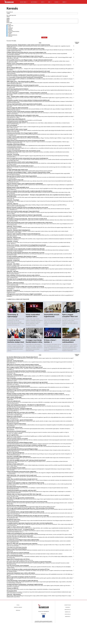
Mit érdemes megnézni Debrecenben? (16, 423)
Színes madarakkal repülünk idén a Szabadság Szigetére (33, 316)
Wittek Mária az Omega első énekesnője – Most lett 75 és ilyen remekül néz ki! (27, 218)
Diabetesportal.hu (68, 609)
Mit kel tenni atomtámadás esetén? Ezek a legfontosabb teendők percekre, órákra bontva (29, 222)
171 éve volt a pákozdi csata (13, 401)
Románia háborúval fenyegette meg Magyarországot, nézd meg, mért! (25, 56)
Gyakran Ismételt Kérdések (13, 31)
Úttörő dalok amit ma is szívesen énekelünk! (18, 552)
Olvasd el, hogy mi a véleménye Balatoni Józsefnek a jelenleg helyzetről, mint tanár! (28, 71)
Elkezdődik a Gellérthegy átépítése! (16, 144)
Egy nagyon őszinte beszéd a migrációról (17, 486)
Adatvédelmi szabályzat (18, 607)
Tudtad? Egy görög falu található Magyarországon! (20, 442)
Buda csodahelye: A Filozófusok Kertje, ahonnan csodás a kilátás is (23, 275)
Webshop (10, 36)
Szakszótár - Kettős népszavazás (15, 360)
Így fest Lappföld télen (12, 435)
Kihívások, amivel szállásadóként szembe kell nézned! (20, 63)
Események (10, 28)
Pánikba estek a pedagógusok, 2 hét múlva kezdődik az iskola (22, 533)
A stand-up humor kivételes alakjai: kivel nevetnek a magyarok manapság (25, 286)
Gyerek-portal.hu (68, 614)
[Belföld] (42, 21)
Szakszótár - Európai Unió (13, 260)
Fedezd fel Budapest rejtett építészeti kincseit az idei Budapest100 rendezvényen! (28, 267)
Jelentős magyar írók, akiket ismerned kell (17, 107)
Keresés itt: (9, 24)
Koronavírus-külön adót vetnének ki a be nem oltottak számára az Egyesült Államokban (29, 561)
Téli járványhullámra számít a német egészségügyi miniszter (22, 162)
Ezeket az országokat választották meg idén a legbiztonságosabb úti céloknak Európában (29, 191)
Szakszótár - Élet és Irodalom (14, 226)
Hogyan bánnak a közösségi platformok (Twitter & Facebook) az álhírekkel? (26, 140)
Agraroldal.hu (67, 616)
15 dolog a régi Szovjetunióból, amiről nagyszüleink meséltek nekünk (24, 104)
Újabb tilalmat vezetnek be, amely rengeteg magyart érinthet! (23, 364)
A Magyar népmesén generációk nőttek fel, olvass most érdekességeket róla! (26, 52)
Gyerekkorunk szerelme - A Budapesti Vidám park (19, 408)
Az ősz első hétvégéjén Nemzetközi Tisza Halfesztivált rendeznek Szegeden (26, 371)
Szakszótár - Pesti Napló (13, 200)
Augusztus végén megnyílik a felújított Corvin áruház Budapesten (23, 233)
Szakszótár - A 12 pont (12, 241)
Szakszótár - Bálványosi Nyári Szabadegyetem (18, 230)
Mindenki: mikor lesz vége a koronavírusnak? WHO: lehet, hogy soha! (24, 494)
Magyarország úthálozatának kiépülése (17, 549)
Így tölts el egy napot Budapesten (15, 452)
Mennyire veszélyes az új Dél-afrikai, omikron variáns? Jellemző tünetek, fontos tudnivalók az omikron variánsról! (35, 393)
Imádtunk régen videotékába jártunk (16, 119)
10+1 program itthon (12, 590)
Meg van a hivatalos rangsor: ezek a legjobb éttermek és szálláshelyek (25, 183)
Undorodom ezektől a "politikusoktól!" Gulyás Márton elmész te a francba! (26, 75)
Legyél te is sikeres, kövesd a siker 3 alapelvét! (18, 527)
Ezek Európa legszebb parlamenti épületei (17, 89)
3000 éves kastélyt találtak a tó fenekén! (17, 438)
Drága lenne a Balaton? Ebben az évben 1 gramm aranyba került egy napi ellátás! (27, 382)
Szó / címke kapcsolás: (11, 15)
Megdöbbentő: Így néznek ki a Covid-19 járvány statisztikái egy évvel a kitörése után (28, 389)
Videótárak (10, 30)
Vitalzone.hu (67, 607)
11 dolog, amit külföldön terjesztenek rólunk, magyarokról (21, 471)
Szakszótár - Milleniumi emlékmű (15, 282)
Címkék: (8, 18)
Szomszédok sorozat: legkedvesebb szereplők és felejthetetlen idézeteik (25, 248)
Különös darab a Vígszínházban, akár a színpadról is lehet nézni (22, 115)
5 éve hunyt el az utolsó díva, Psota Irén (17, 547)
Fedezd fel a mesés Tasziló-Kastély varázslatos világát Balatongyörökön (25, 111)
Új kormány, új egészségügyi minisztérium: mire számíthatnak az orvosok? (25, 252)
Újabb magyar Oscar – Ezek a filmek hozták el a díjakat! (20, 81)
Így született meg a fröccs (13, 519)
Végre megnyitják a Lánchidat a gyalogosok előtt (19, 378)
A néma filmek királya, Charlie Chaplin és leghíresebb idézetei (22, 580)
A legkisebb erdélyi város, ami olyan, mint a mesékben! (20, 412)
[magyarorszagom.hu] (9, 2)
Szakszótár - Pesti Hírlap (13, 154)
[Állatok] (42, 20)
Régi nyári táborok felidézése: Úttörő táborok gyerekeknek (22, 176)
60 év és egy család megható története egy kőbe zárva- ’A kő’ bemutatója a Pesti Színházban (30, 508)
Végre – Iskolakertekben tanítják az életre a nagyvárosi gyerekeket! (24, 96)
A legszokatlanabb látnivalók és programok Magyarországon (22, 449)
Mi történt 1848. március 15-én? (14, 427)
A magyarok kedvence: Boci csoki (15, 179)
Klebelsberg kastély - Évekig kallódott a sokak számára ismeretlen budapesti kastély (28, 44)
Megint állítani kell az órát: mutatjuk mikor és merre (20, 165)
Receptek (10, 32)
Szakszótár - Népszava (12, 203)
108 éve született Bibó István (14, 67)
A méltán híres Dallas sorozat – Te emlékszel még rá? (20, 529)
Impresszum (18, 610)
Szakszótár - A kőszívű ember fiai (15, 374)
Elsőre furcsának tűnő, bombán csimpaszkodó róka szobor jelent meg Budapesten (27, 158)
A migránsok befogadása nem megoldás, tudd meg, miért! (21, 490)
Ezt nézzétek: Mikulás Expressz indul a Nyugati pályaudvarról (22, 357)
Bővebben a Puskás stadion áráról (15, 464)
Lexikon (9, 33)
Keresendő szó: (10, 12)
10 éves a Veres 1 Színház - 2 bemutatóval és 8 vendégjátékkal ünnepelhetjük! (26, 245)
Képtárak (10, 29)
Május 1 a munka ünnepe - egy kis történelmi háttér (20, 420)
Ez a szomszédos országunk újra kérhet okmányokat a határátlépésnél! (25, 77)
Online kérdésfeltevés (12, 35)
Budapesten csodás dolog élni (14, 416)
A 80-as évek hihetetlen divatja (15, 555)
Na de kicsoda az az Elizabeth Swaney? (16, 431)
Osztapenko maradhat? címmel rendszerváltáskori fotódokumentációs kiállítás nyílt (28, 100)
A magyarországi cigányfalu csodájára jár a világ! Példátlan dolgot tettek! (25, 482)
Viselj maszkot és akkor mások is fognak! (17, 129)
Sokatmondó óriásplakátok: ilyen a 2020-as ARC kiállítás (21, 573)
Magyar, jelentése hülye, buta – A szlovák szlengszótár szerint (23, 85)
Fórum (9, 26)
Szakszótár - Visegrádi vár (13, 290)
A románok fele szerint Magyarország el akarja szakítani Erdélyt (23, 539)
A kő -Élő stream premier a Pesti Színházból (18, 565)
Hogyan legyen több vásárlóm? (43, 611)
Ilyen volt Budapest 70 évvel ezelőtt (16, 467)
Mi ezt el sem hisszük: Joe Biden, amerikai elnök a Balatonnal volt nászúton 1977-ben (28, 569)
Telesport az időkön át (12, 588)
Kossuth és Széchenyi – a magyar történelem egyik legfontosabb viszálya (25, 48)
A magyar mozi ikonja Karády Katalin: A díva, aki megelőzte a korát (23, 150)
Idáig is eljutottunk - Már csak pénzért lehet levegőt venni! (22, 475)
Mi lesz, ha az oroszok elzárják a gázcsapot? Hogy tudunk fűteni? (23, 211)
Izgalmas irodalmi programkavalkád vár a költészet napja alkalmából (24, 215)
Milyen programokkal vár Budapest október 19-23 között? (21, 576)
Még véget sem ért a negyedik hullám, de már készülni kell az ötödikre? (25, 279)
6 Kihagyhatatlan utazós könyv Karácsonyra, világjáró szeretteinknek (24, 294)
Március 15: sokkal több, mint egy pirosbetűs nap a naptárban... (22, 543)
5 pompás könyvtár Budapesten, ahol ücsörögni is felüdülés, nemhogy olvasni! (26, 445)
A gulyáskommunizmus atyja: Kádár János (17, 121)
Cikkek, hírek (10, 25)
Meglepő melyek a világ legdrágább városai (18, 187)
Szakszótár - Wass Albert (13, 264)
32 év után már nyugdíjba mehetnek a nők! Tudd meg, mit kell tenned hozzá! (26, 460)
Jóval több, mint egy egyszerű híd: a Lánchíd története (20, 497)
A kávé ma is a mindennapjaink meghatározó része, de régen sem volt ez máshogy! (28, 515)
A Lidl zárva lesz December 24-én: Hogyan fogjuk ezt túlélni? (22, 133)
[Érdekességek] (42, 22)
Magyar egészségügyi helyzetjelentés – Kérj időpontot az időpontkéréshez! (26, 404)
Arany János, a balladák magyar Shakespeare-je (18, 456)
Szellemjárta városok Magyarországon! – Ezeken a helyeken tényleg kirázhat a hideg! (28, 172)
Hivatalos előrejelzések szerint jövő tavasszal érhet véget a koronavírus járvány (27, 501)
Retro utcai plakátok (12, 125)
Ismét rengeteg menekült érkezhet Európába (18, 386)
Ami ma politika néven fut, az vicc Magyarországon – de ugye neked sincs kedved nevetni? (29, 60)
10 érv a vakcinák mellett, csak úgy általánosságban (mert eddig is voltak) (25, 511)
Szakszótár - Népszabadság (14, 594)
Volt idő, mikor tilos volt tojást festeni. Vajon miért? (20, 536)
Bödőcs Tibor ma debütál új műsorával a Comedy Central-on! (22, 479)
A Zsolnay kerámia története (14, 147)
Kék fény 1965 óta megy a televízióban (16, 505)
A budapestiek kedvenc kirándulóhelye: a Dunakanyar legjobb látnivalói (25, 584)
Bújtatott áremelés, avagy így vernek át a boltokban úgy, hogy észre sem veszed (27, 207)
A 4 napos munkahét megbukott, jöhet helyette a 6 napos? (22, 256)
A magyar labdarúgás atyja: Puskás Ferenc (17, 169)
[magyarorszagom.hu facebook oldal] (43, 616)
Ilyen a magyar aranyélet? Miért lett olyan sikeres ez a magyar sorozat (25, 367)
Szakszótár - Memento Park (14, 237)
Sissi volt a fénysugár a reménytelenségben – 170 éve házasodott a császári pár (27, 92)
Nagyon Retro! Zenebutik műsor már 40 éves (18, 559)
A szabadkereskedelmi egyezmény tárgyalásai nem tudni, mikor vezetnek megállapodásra (30, 523)
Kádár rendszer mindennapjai (14, 397)
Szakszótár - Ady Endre (12, 271)
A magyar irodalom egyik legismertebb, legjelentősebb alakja (22, 136)
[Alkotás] (42, 19)
